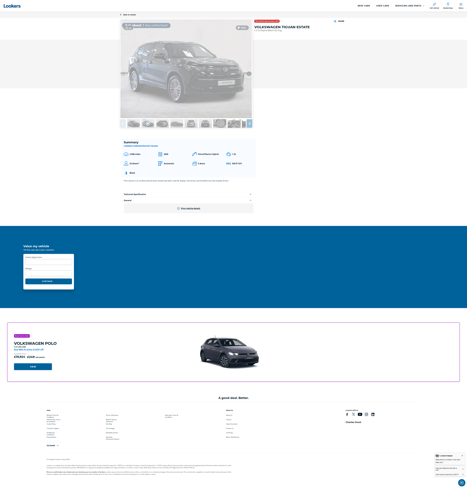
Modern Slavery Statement (111, 420)
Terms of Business (112, 415)
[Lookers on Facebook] (347, 414)
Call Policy (229, 433)
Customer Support (53, 428)
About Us (229, 415)
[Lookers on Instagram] (366, 414)
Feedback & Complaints (51, 433)
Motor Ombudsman (232, 437)
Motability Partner (112, 433)
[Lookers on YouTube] (360, 414)
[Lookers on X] (353, 414)
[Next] (249, 73)
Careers (229, 420)
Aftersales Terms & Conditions (171, 415)
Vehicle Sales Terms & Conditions (53, 420)
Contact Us (230, 428)
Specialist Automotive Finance (112, 437)
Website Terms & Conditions (52, 415)
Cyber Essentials (231, 424)
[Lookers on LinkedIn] (373, 414)
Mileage (28, 268)
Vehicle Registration (33, 257)
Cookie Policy (51, 424)
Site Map (109, 424)
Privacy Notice (51, 437)
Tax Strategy (110, 428)
